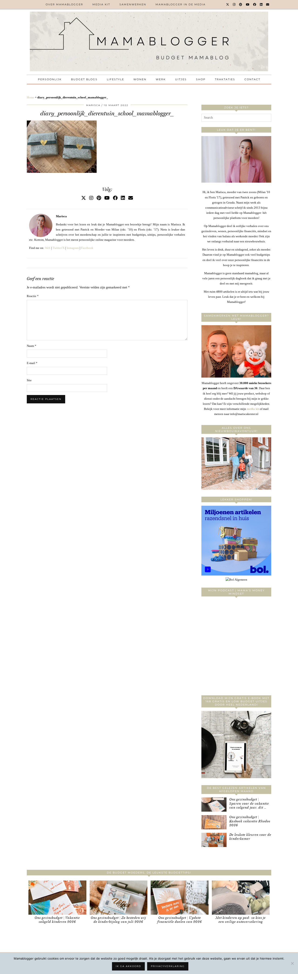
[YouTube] (248, 4)
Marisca (93, 105)
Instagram (73, 248)
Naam (31, 346)
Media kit (101, 4)
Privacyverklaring (168, 966)
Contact (252, 79)
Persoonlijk (50, 79)
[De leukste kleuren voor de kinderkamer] (214, 840)
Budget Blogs (84, 79)
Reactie (33, 296)
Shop (201, 79)
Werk (161, 79)
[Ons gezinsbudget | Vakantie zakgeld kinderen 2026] (57, 897)
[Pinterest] (241, 4)
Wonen (139, 79)
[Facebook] (255, 4)
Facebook (87, 248)
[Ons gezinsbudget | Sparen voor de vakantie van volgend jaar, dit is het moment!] (214, 804)
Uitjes (181, 79)
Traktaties (225, 79)
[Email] (268, 4)
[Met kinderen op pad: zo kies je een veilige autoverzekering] (241, 897)
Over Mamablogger (64, 4)
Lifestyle (115, 79)
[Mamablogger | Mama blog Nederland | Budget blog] (149, 41)
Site (29, 380)
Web (48, 248)
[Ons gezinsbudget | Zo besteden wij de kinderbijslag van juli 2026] (119, 897)
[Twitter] (228, 4)
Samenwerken (132, 4)
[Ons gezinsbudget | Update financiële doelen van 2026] (180, 897)
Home (30, 97)
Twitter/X (58, 248)
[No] (292, 963)
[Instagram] (234, 4)
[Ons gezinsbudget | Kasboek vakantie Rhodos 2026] (214, 822)
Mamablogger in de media (181, 4)
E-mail (32, 363)
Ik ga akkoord (128, 966)
